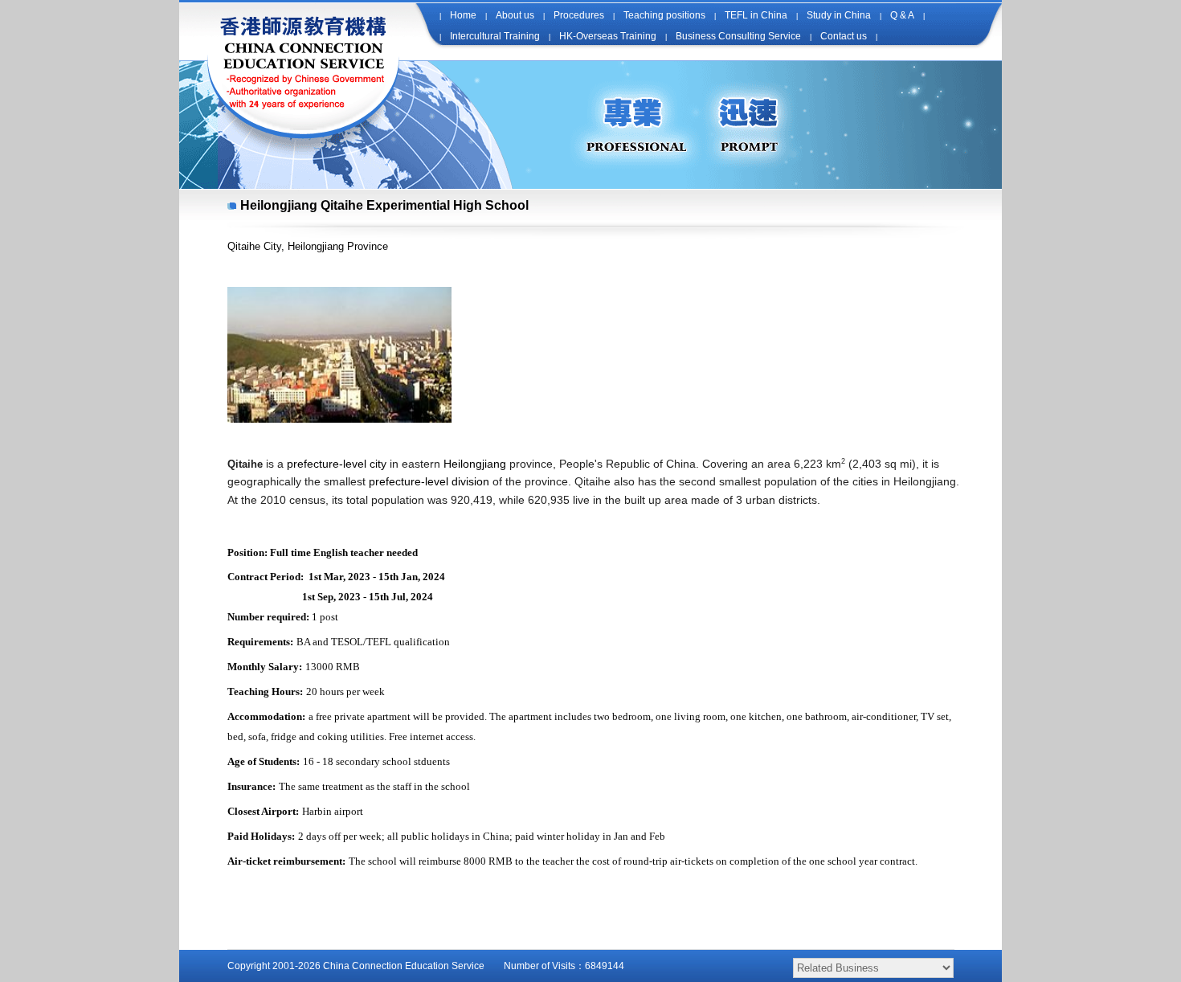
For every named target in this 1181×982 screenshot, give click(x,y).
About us (515, 15)
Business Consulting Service (738, 36)
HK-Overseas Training (607, 36)
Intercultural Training (495, 36)
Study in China (839, 15)
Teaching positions (664, 15)
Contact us (843, 36)
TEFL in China (756, 15)
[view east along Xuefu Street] (339, 419)
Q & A (902, 15)
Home (463, 15)
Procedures (579, 15)
